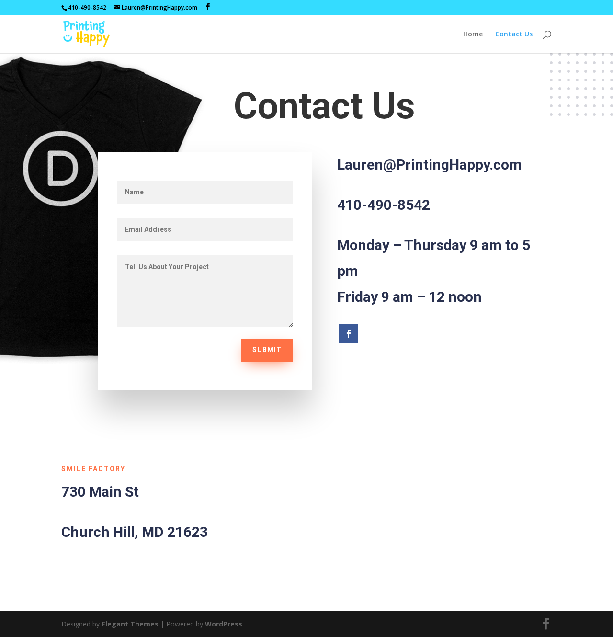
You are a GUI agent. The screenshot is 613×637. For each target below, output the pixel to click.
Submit (267, 349)
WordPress (223, 623)
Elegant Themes (130, 623)
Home (473, 34)
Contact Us (514, 34)
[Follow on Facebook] (348, 333)
